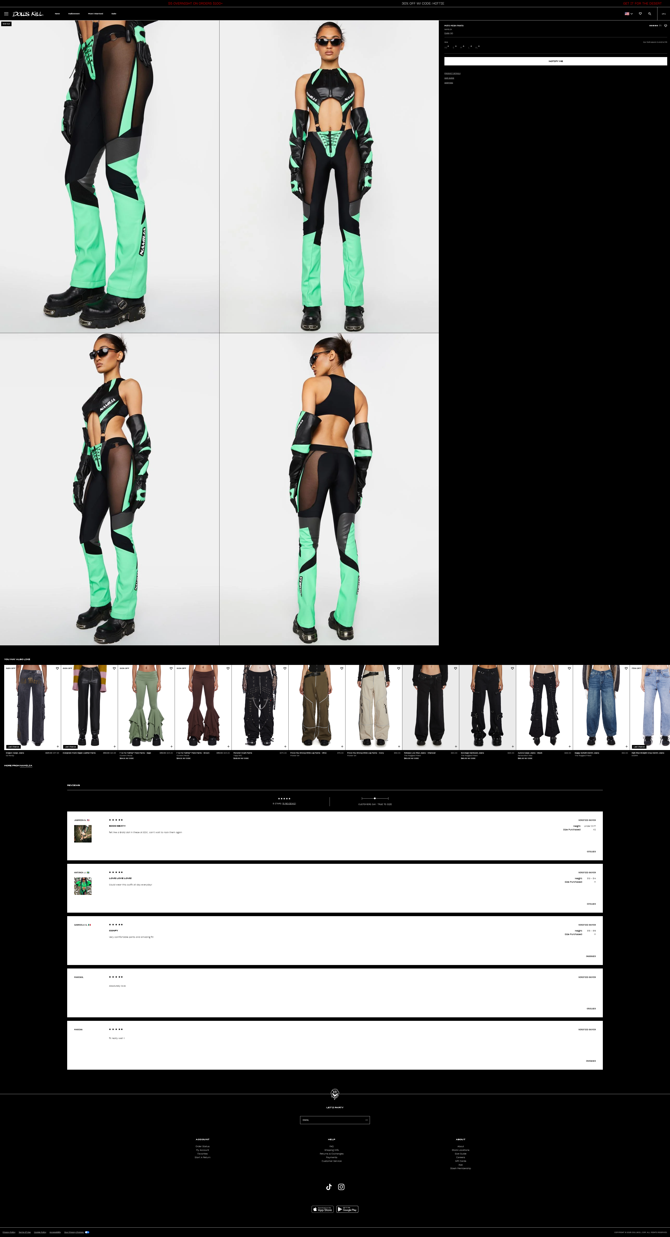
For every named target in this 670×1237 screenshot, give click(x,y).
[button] (194, 3)
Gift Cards (460, 1161)
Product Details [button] (452, 73)
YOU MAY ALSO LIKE (17, 659)
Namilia (448, 29)
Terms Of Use (25, 1232)
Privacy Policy (9, 1232)
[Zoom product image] (109, 176)
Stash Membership (460, 1168)
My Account (202, 1150)
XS (445, 48)
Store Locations (460, 1150)
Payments (331, 1157)
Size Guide (460, 1154)
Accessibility (55, 1232)
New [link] (57, 14)
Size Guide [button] (449, 78)
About (460, 1146)
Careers (460, 1157)
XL (476, 48)
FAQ (332, 1146)
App (461, 1165)
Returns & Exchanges (332, 1154)
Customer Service (332, 1161)
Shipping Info (332, 1150)
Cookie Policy (40, 1232)
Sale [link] (113, 14)
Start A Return (202, 1157)
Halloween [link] (74, 14)
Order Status (203, 1146)
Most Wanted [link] (95, 14)
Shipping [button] (448, 83)
